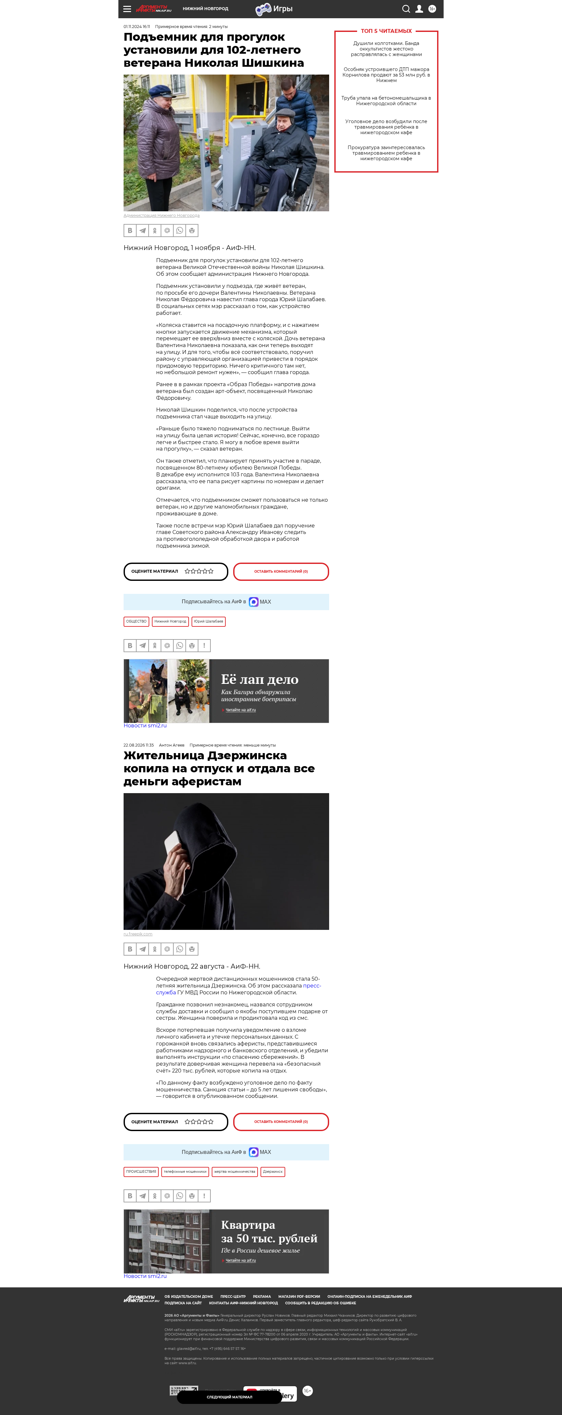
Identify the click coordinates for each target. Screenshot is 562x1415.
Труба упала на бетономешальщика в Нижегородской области (386, 100)
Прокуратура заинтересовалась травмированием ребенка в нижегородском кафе (386, 153)
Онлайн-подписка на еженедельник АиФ (370, 1297)
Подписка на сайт (183, 1303)
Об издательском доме (189, 1297)
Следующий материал (229, 1397)
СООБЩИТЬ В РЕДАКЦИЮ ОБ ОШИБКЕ (320, 1303)
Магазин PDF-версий (299, 1297)
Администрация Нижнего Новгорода (162, 215)
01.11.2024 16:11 (137, 26)
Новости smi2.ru (145, 725)
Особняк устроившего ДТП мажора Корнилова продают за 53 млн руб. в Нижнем (386, 75)
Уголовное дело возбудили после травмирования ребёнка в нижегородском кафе (386, 127)
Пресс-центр (233, 1297)
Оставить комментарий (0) (281, 571)
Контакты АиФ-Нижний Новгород (243, 1303)
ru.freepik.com (138, 934)
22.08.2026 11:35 (139, 745)
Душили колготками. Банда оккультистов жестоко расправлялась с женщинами (386, 49)
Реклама (262, 1297)
